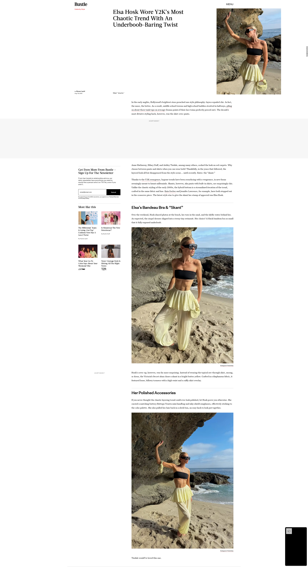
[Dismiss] (304, 529)
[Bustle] (81, 4)
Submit (113, 192)
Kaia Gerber (170, 191)
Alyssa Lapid (80, 91)
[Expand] (288, 529)
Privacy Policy (85, 198)
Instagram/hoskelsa (307, 51)
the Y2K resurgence (150, 179)
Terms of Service (114, 197)
